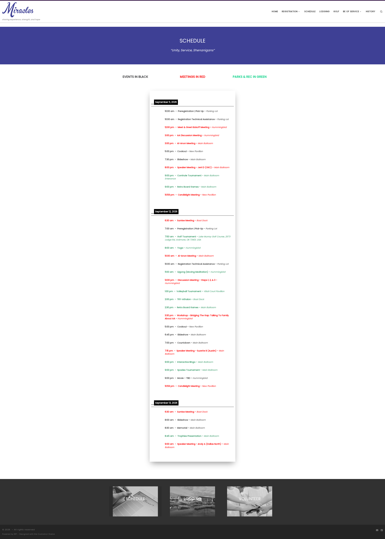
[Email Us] (377, 530)
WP (15, 534)
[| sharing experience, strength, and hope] (18, 9)
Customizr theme (46, 534)
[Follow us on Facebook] (382, 530)
